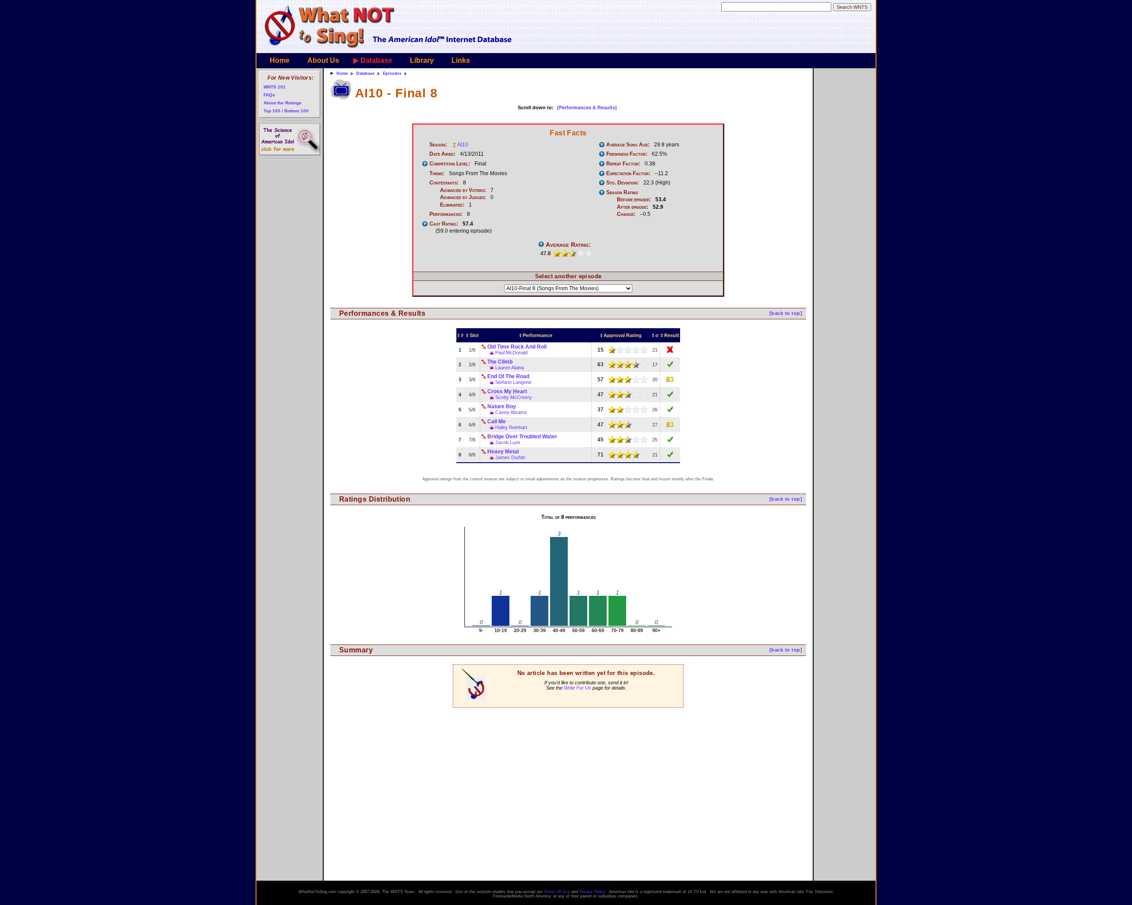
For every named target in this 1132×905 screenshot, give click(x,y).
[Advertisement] (568, 765)
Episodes (392, 73)
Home (280, 60)
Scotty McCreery (513, 397)
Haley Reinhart (511, 427)
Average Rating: (568, 244)
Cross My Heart (507, 391)
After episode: (632, 207)
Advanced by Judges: (463, 197)
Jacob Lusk (507, 442)
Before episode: (634, 199)
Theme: (436, 173)
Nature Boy (501, 406)
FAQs (269, 94)
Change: (626, 214)
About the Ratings (283, 102)
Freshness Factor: (626, 154)
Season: (438, 145)
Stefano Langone (513, 382)
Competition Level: (449, 164)
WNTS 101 (275, 86)
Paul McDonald (511, 352)
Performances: (446, 214)
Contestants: (444, 183)
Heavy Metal (503, 452)
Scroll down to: (536, 107)
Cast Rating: (443, 224)
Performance (537, 335)
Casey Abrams (511, 412)
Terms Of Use (557, 892)
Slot (474, 335)
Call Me (496, 421)
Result (671, 335)
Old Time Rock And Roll (517, 347)
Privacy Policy (592, 892)
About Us (323, 60)
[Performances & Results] (587, 107)
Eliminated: (452, 205)
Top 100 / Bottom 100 (286, 110)
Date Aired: (442, 154)
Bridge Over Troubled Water (522, 436)
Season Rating (622, 192)
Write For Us (577, 687)
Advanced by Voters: (463, 190)
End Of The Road (508, 376)
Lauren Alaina (509, 367)
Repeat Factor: (623, 164)
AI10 (462, 145)
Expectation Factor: (628, 173)
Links (460, 60)
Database (376, 60)
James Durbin (510, 457)
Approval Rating (623, 335)
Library (422, 60)
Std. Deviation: (622, 183)
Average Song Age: (628, 145)
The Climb (499, 362)
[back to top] (785, 313)
